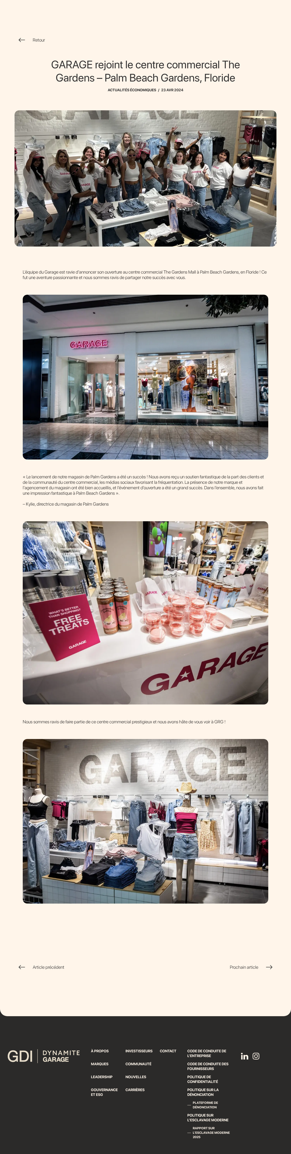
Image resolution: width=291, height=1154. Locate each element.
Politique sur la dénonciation (203, 1092)
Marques (99, 1064)
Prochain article (244, 967)
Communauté (138, 1064)
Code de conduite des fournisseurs (207, 1066)
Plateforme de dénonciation (205, 1105)
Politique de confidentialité (202, 1079)
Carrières (135, 1090)
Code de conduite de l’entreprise (206, 1053)
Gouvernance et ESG (104, 1092)
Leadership (102, 1077)
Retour (39, 40)
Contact (168, 1051)
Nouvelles (135, 1077)
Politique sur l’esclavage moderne (207, 1117)
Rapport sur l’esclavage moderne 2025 (211, 1132)
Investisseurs (139, 1051)
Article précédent (48, 967)
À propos (100, 1051)
